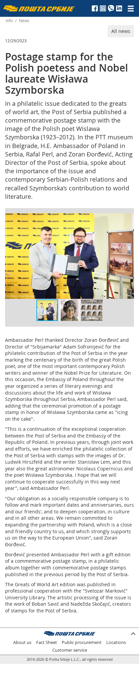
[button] (127, 219)
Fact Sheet (46, 642)
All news (120, 31)
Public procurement (82, 642)
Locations (116, 642)
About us (22, 642)
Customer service (69, 650)
